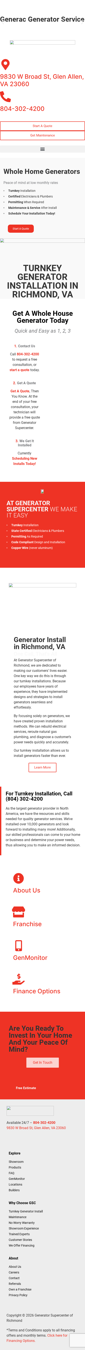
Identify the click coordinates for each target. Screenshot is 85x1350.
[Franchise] (18, 911)
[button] (2, 22)
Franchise (27, 924)
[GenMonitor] (18, 945)
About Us (26, 890)
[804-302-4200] (5, 96)
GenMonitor (30, 957)
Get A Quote (19, 391)
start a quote (19, 370)
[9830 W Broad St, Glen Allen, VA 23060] (5, 64)
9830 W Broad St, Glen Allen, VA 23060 (42, 80)
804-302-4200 (22, 108)
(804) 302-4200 (24, 799)
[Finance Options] (18, 979)
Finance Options (36, 991)
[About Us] (18, 878)
